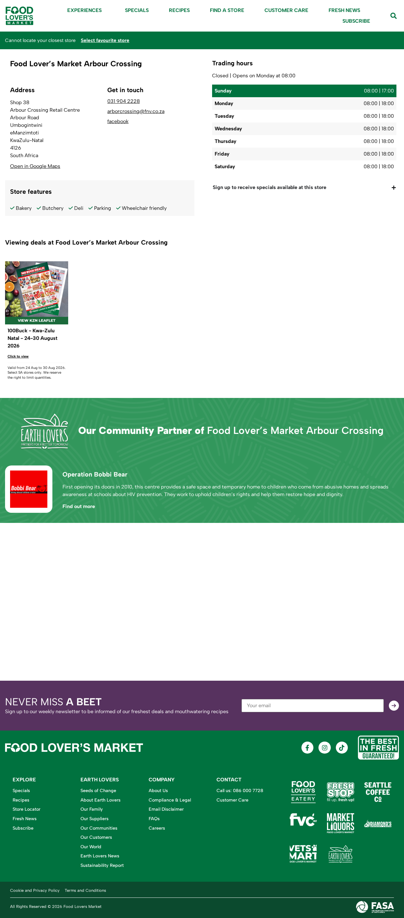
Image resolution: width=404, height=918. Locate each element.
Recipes (179, 10)
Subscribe (356, 21)
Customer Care (286, 10)
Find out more (78, 506)
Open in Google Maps (35, 166)
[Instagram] (324, 748)
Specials (137, 10)
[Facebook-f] (307, 748)
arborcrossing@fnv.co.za (135, 111)
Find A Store (227, 10)
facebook (117, 121)
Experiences (84, 10)
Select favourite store (105, 40)
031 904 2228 (123, 101)
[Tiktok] (342, 748)
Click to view (18, 356)
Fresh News (344, 10)
